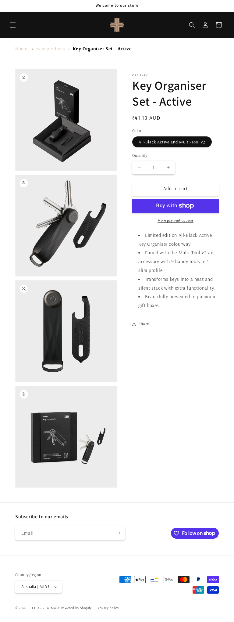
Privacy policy (108, 608)
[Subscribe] (118, 533)
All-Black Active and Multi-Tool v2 (172, 142)
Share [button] (143, 324)
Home (21, 48)
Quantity (139, 155)
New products (50, 48)
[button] (13, 25)
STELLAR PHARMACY (44, 608)
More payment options (175, 220)
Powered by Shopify (76, 608)
